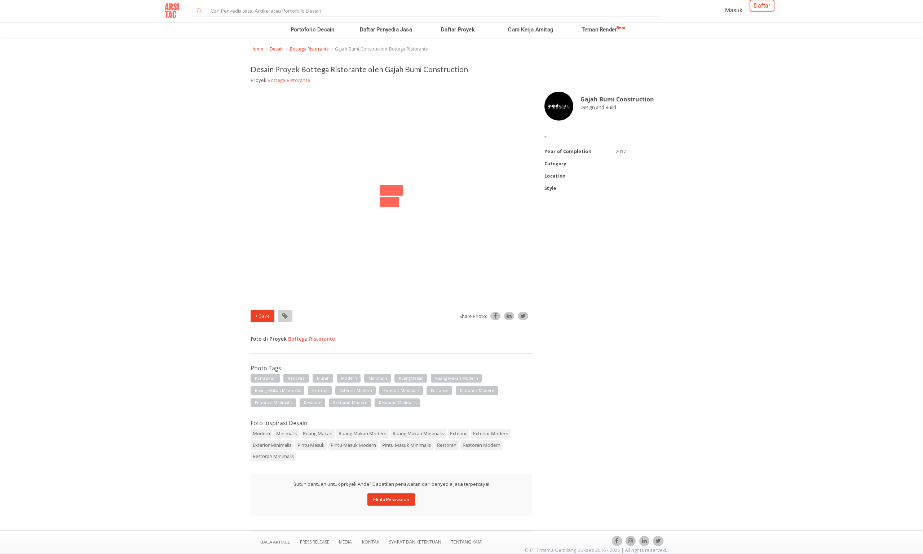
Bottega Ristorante (309, 49)
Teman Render (603, 29)
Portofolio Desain (312, 29)
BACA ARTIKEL (275, 542)
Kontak (371, 542)
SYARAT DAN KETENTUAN (415, 542)
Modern (349, 378)
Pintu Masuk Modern (353, 445)
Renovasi (296, 378)
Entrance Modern (477, 390)
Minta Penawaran (391, 499)
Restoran (313, 402)
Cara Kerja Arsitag (530, 29)
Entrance (440, 390)
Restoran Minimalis (397, 402)
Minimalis (377, 378)
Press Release (314, 542)
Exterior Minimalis (401, 390)
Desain (277, 49)
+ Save (262, 316)
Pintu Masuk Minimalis (406, 445)
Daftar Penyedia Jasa (386, 29)
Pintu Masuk (310, 445)
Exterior (320, 390)
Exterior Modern (356, 390)
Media (346, 542)
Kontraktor (265, 378)
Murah (323, 378)
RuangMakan (411, 378)
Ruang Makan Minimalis (278, 390)
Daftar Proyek (458, 29)
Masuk (733, 10)
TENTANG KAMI (466, 542)
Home (257, 49)
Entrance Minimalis (273, 402)
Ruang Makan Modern (456, 378)
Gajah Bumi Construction (617, 99)
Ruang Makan (317, 433)
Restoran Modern (350, 402)
